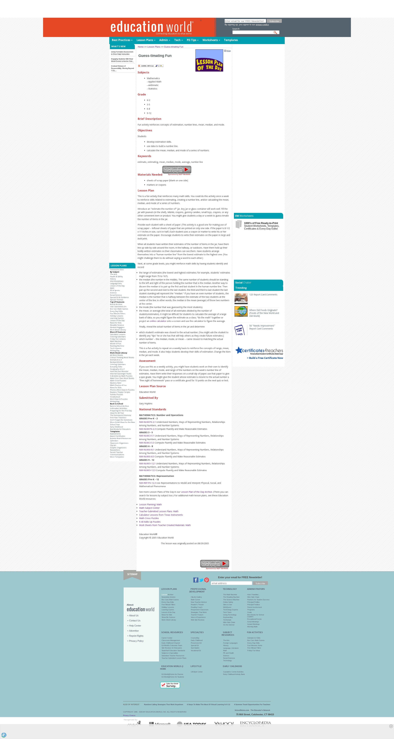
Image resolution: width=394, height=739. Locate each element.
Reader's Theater (197, 605)
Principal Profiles (253, 602)
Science (113, 292)
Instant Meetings (253, 624)
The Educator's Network (260, 710)
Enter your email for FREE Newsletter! (240, 577)
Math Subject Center (149, 507)
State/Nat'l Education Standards (173, 650)
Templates (231, 40)
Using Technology (230, 615)
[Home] (154, 27)
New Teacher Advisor (199, 602)
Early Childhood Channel (171, 643)
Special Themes (116, 299)
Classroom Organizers (119, 443)
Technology (227, 660)
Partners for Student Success (258, 600)
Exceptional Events (254, 619)
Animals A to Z (116, 360)
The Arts (113, 274)
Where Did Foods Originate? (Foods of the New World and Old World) (264, 313)
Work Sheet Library (118, 329)
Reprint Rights (136, 635)
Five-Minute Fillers (168, 605)
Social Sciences (229, 658)
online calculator (158, 321)
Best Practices (121, 40)
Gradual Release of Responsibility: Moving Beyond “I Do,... (122, 68)
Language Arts (116, 283)
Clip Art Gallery (196, 597)
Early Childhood (116, 427)
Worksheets (210, 40)
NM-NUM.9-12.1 (147, 463)
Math (112, 288)
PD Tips (191, 40)
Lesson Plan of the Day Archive (196, 491)
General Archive (117, 269)
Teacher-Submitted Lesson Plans (174, 658)
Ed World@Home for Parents (172, 674)
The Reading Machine (231, 597)
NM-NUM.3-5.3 (146, 442)
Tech (177, 40)
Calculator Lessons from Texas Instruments (161, 514)
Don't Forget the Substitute (121, 420)
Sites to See (227, 605)
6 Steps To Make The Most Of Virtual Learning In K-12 (208, 704)
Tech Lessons (115, 348)
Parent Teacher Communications (117, 453)
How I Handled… (253, 594)
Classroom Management (171, 640)
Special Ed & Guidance (119, 297)
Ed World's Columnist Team (172, 645)
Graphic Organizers (118, 447)
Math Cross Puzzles (118, 380)
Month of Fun (115, 343)
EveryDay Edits (116, 366)
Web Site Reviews (197, 620)
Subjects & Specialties (170, 653)
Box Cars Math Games (119, 309)
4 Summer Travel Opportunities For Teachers (252, 704)
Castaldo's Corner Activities (233, 672)
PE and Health (228, 653)
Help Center (135, 625)
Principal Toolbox (253, 605)
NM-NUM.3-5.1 (146, 435)
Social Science (116, 295)
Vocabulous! (115, 397)
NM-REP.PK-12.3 (147, 482)
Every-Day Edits (168, 602)
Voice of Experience (198, 617)
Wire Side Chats (229, 622)
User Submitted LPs (118, 306)
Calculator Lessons (117, 334)
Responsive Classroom (199, 610)
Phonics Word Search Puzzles (122, 390)
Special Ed (195, 645)
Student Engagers (117, 327)
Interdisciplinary (116, 281)
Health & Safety (116, 276)
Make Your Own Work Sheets (122, 378)
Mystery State (115, 383)
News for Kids (115, 323)
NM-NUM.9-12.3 (147, 470)
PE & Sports (115, 290)
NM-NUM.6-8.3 (146, 456)
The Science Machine (231, 600)
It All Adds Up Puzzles (150, 521)
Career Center (167, 638)
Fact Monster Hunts (254, 645)
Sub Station (195, 648)
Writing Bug (114, 350)
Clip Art (113, 445)
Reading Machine (117, 346)
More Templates (117, 457)
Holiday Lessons (116, 316)
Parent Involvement (254, 607)
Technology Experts (230, 610)
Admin (163, 40)
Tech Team (227, 612)
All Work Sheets (116, 355)
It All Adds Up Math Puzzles (121, 376)
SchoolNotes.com (242, 710)
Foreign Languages (230, 643)
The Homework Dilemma (120, 415)
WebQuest (227, 607)
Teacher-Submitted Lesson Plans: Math (158, 511)
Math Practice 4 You (118, 385)
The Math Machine (230, 594)
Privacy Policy (136, 641)
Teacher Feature (197, 615)
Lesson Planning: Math (150, 504)
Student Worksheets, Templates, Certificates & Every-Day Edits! (261, 226)
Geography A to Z (117, 369)
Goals (249, 612)
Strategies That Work (199, 612)
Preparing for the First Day (121, 410)
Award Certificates (117, 436)
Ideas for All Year (117, 413)
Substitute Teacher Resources (173, 656)
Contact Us (135, 620)
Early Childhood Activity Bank (234, 674)
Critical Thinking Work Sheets (122, 357)
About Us (134, 615)
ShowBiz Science (117, 325)
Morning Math (252, 627)
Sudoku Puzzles (116, 394)
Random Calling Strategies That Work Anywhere (163, 704)
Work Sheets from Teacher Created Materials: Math (165, 525)
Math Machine (116, 341)
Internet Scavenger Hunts (120, 373)
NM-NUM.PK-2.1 (147, 422)
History (113, 279)
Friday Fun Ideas (253, 650)
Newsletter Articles (168, 597)
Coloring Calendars (118, 336)
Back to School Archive (119, 406)
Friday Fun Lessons (118, 339)
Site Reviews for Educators (172, 648)
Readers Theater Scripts (120, 392)
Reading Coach (196, 607)
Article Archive (116, 304)
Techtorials (227, 620)
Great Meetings (253, 622)
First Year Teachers (118, 417)
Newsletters (115, 450)
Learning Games (117, 318)
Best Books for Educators (120, 429)
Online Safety (228, 602)
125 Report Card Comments (263, 294)
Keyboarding (228, 617)
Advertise (134, 630)
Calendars (114, 440)
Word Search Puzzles (118, 399)
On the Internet (228, 625)
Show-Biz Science (168, 617)
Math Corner (195, 600)
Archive (170, 594)
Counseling (195, 638)
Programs (251, 610)
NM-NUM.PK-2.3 (147, 428)
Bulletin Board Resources (120, 438)
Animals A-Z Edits (253, 638)
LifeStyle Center (197, 672)
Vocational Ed (196, 650)
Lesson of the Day (117, 286)
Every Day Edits (116, 311)
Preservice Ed (196, 643)
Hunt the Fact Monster (119, 371)
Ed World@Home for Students (173, 677)
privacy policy (262, 24)
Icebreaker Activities (118, 408)
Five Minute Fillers (117, 313)
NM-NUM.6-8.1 (146, 449)
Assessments (115, 434)
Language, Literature (231, 648)
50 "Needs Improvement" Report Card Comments (262, 327)
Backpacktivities (116, 362)
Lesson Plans (145, 40)
